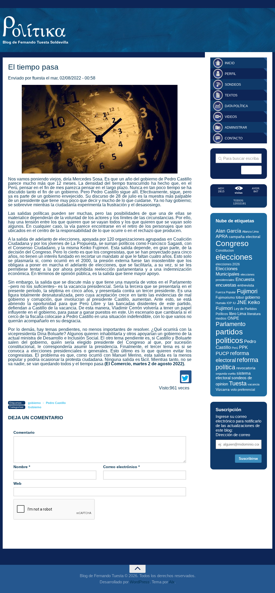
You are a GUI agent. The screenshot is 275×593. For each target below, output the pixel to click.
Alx (172, 582)
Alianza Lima (250, 231)
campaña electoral (244, 236)
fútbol (240, 297)
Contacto (234, 138)
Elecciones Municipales (228, 271)
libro (232, 314)
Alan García (228, 231)
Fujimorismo (225, 297)
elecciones (234, 256)
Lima (241, 313)
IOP (229, 303)
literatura (253, 314)
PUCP (222, 353)
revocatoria (245, 368)
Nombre (21, 467)
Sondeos (233, 84)
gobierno (252, 297)
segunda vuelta (226, 373)
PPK (243, 347)
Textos (231, 95)
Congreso (232, 243)
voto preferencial (243, 390)
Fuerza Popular (226, 292)
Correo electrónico (121, 467)
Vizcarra (223, 389)
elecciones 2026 (228, 264)
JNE (242, 302)
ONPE (233, 318)
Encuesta (245, 279)
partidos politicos (229, 336)
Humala (221, 303)
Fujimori (247, 291)
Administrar (236, 127)
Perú (235, 347)
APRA (222, 236)
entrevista (245, 285)
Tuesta (238, 383)
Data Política (236, 106)
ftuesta (38, 78)
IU (234, 303)
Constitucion (225, 250)
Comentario (24, 432)
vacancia (253, 384)
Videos (231, 117)
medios (221, 318)
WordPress (140, 582)
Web (17, 483)
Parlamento (230, 324)
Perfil (230, 74)
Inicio (229, 63)
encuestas (226, 285)
